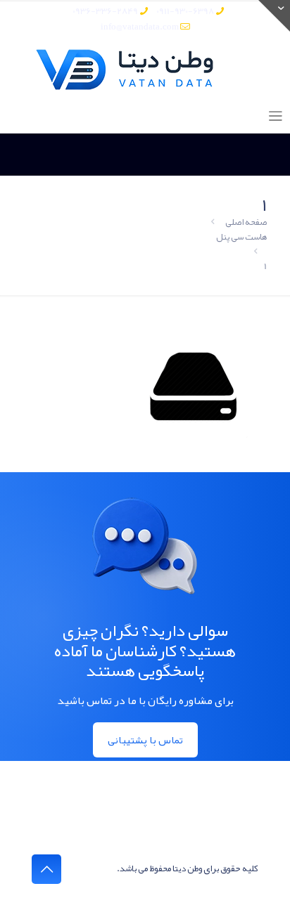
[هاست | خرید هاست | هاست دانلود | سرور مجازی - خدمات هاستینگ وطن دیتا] (145, 69)
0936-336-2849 (105, 11)
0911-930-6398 (185, 11)
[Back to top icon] (46, 869)
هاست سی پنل (241, 237)
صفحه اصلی (246, 222)
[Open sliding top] (274, 16)
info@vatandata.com (140, 27)
